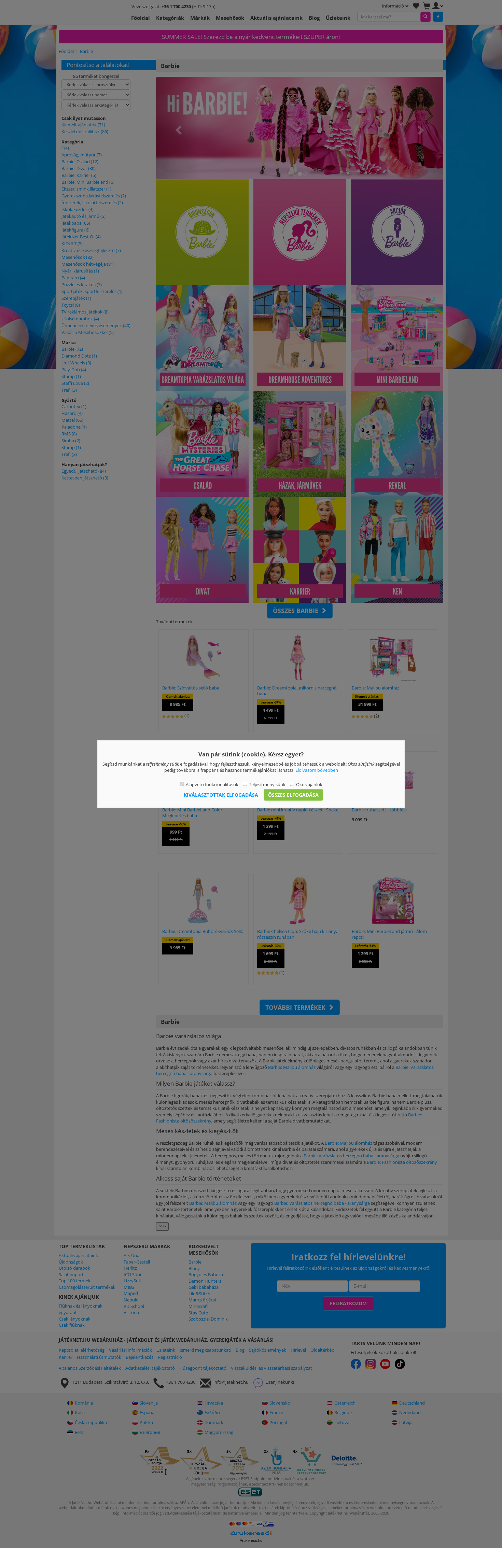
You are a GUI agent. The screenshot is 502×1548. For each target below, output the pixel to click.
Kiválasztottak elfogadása (221, 795)
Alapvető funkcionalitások (212, 784)
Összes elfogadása (293, 795)
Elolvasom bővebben (316, 770)
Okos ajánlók (309, 784)
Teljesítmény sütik (267, 784)
